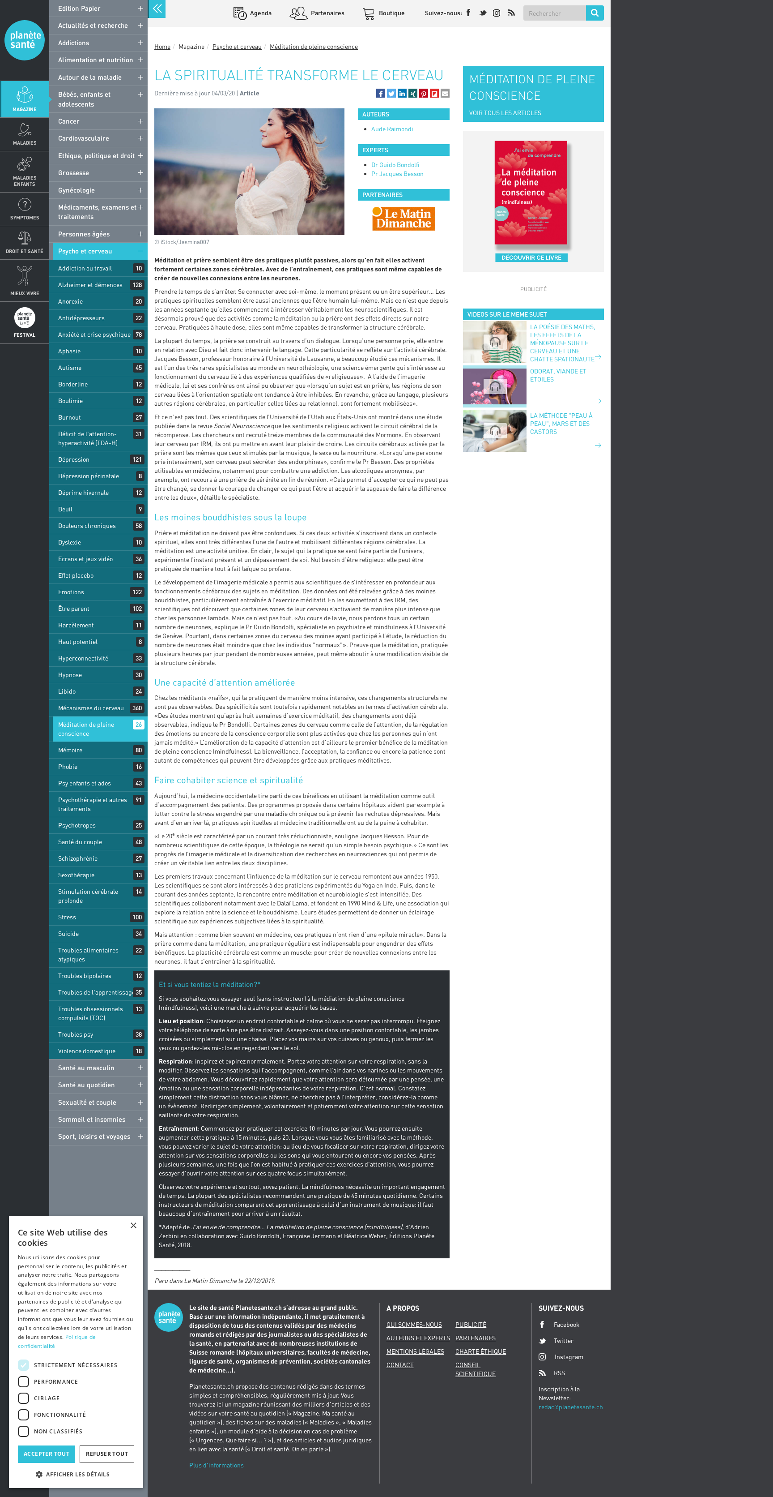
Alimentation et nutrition (95, 60)
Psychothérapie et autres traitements (92, 804)
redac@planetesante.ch (571, 1407)
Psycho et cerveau (85, 251)
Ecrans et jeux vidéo (85, 558)
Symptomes (24, 217)
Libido (67, 691)
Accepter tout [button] (46, 1454)
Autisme (69, 367)
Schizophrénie (78, 858)
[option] (404, 218)
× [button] (133, 1225)
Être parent (73, 608)
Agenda (260, 13)
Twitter (563, 1340)
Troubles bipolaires (84, 975)
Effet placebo (75, 575)
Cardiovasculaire (83, 138)
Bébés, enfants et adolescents (84, 98)
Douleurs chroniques (87, 525)
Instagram (569, 1356)
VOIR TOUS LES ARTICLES (505, 112)
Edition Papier (79, 8)
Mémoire (70, 750)
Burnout (69, 417)
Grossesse (73, 172)
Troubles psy (75, 1034)
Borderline (73, 384)
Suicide (68, 933)
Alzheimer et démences (90, 284)
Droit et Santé (24, 251)
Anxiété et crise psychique (94, 334)
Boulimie (70, 400)
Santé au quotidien (86, 1085)
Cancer (69, 121)
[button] (380, 93)
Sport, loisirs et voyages (94, 1136)
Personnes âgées (84, 234)
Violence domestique (86, 1051)
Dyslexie (69, 542)
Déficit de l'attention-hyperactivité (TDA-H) (88, 438)
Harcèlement (76, 625)
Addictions (73, 43)
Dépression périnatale (88, 476)
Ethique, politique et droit (96, 155)
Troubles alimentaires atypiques (88, 954)
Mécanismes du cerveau (91, 708)
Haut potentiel (78, 641)
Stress (67, 917)
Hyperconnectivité (83, 658)
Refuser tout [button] (107, 1454)
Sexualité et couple (87, 1102)
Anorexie (70, 301)
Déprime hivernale (83, 492)
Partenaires (327, 13)
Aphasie (69, 351)
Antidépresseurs (81, 318)
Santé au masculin (86, 1068)
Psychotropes (77, 825)
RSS (559, 1373)
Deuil (65, 509)
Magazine (25, 109)
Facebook (567, 1324)
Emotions (71, 592)
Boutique (391, 13)
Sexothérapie (76, 875)
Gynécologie (76, 190)
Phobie (67, 766)
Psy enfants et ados (84, 783)
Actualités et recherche (93, 25)
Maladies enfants (25, 180)
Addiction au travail (85, 268)
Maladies (25, 143)
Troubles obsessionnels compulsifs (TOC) (90, 1013)
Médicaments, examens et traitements (97, 211)
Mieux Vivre (24, 293)
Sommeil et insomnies (91, 1119)
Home (162, 46)
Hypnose (70, 674)
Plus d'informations (216, 1465)
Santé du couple (80, 841)
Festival (24, 335)
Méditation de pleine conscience (86, 729)
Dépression (73, 459)
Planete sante (24, 40)
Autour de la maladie (90, 77)
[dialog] (76, 1352)
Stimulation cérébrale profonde (88, 896)
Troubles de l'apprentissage (96, 992)
